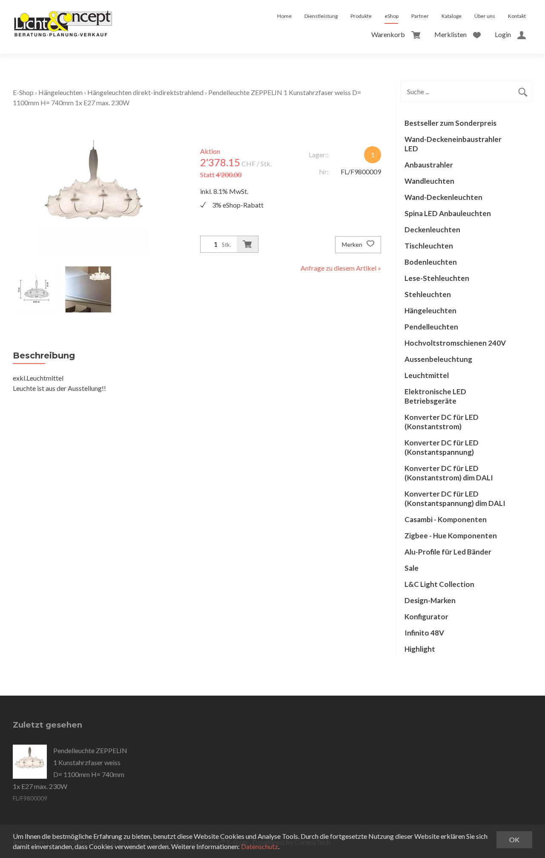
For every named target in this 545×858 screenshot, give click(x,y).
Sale (411, 567)
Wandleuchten (429, 180)
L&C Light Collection (439, 584)
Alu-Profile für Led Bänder (447, 551)
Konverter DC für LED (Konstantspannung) (441, 447)
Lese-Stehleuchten (436, 278)
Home (284, 16)
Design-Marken (430, 600)
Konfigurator (426, 616)
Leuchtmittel (426, 375)
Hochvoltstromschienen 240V (455, 342)
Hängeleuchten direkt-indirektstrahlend (145, 92)
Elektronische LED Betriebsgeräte (435, 396)
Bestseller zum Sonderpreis (450, 122)
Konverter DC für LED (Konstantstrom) (441, 422)
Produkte (361, 16)
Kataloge (452, 16)
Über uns (484, 16)
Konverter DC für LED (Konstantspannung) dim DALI (454, 498)
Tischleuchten (428, 245)
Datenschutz (259, 846)
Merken (353, 244)
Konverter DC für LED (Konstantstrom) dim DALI (448, 473)
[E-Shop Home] (63, 16)
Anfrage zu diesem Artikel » (341, 268)
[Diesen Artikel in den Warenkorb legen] (247, 244)
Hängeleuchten (60, 92)
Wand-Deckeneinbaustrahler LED (453, 144)
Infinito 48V (424, 632)
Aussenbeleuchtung (438, 359)
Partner (420, 16)
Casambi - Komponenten (445, 519)
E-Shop (23, 92)
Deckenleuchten (432, 229)
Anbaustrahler (428, 164)
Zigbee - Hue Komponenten (450, 535)
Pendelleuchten (431, 326)
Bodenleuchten (430, 261)
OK (514, 839)
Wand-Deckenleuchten (443, 197)
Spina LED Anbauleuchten (447, 213)
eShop (391, 16)
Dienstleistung (321, 16)
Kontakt (517, 16)
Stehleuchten (427, 294)
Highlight (419, 648)
